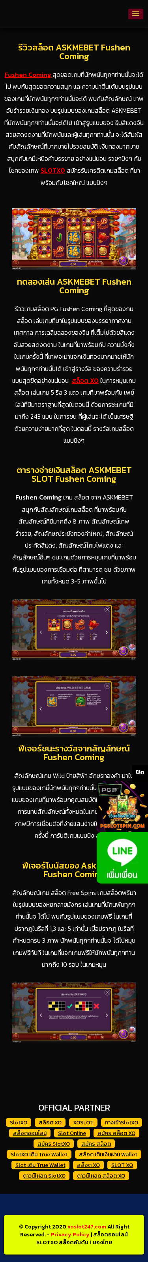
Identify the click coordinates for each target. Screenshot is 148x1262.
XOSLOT (83, 1122)
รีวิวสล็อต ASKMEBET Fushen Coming (74, 52)
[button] (135, 14)
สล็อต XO (50, 1122)
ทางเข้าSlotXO (121, 1122)
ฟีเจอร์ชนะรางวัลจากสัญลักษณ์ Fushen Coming (74, 753)
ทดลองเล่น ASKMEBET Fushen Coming (74, 286)
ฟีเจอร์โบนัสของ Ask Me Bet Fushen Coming (74, 870)
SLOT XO (122, 1165)
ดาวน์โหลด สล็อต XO (101, 1176)
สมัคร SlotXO (53, 1144)
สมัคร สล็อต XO (116, 1133)
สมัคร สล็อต (96, 1144)
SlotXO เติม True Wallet (39, 1154)
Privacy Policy (70, 1234)
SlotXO (18, 1122)
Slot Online (72, 1133)
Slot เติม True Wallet (40, 1165)
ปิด (140, 772)
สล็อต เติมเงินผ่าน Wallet (108, 1154)
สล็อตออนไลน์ (30, 1133)
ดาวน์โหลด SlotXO (44, 1176)
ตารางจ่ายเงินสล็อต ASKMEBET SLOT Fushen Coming (74, 474)
